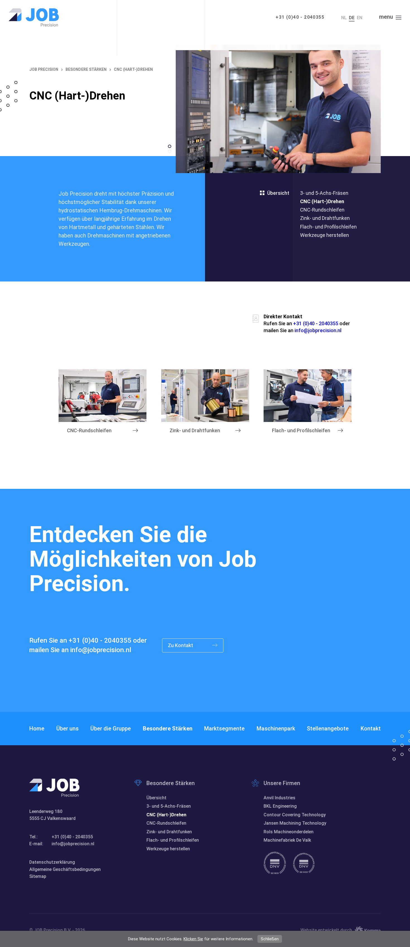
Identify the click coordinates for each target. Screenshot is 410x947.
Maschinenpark (276, 728)
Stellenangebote (328, 728)
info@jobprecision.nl (318, 330)
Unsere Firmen (282, 783)
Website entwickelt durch (326, 930)
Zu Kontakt (181, 645)
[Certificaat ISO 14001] (304, 863)
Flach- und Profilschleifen (328, 227)
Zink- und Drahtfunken (325, 218)
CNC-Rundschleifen (322, 210)
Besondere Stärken (167, 728)
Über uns (67, 728)
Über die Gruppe (110, 728)
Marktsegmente (224, 728)
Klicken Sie (193, 938)
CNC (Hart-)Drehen (322, 201)
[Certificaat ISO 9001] (275, 863)
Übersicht (278, 193)
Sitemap (37, 876)
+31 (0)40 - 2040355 (300, 17)
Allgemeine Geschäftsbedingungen (65, 869)
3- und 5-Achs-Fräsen (324, 193)
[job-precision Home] (34, 17)
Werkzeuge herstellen (324, 235)
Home (36, 728)
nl (344, 17)
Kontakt (371, 728)
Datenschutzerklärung (52, 862)
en (359, 17)
